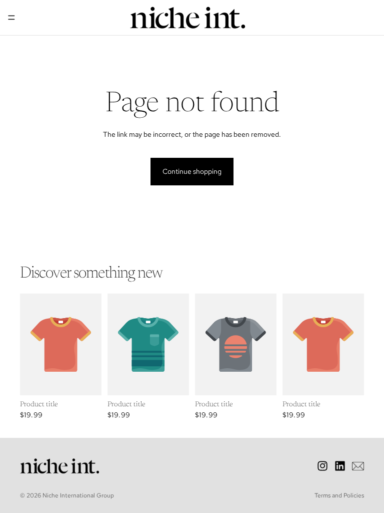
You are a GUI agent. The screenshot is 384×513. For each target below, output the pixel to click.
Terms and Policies (339, 495)
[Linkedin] (340, 466)
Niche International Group (78, 495)
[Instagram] (322, 466)
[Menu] (11, 17)
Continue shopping (192, 171)
